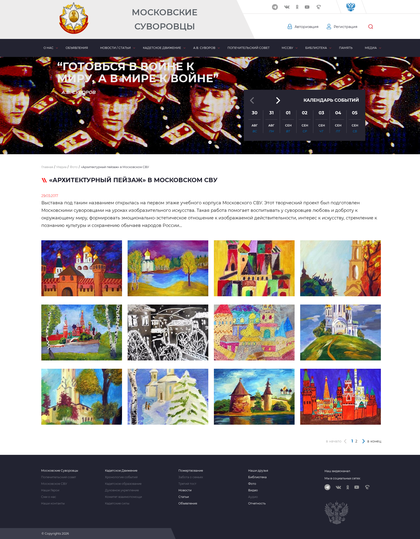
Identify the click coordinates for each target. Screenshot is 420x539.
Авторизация (306, 27)
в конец (374, 441)
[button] (210, 142)
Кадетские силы (117, 503)
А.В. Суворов (204, 48)
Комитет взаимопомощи (123, 496)
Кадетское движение (162, 48)
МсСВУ (287, 48)
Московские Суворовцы (164, 19)
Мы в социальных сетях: (342, 478)
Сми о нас (48, 496)
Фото (252, 483)
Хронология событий (121, 477)
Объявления (77, 48)
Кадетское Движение (121, 470)
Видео (253, 490)
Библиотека (316, 48)
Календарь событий (331, 100)
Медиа (371, 48)
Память (346, 48)
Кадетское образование (123, 483)
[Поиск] (370, 26)
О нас (48, 48)
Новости (185, 490)
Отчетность (257, 503)
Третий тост (187, 483)
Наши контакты (53, 503)
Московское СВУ (54, 483)
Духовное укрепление (122, 490)
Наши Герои (50, 490)
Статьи (183, 496)
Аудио (253, 496)
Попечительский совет (249, 48)
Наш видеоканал (337, 471)
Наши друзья (258, 470)
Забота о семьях (190, 477)
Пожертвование (190, 470)
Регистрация (345, 27)
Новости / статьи (115, 48)
